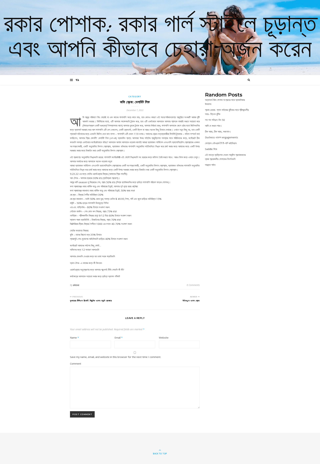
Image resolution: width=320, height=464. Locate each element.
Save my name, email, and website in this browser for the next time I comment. (115, 357)
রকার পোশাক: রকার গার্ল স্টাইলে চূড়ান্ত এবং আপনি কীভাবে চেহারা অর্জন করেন (160, 37)
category (134, 96)
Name (74, 337)
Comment (75, 363)
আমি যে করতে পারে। (213, 125)
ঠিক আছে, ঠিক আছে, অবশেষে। (218, 131)
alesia (76, 285)
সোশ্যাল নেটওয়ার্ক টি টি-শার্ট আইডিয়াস (221, 143)
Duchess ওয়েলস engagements (221, 137)
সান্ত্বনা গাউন (210, 164)
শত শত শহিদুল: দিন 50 (215, 119)
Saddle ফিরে (211, 149)
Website (163, 337)
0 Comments (193, 285)
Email (118, 337)
